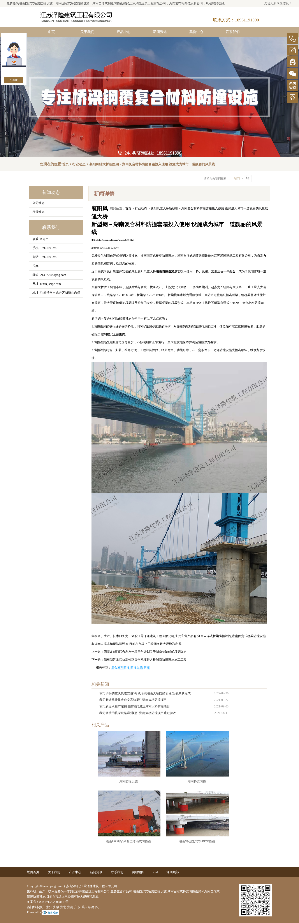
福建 (91, 907)
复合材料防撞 (120, 667)
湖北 (63, 907)
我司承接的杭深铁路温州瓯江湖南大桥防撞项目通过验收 (137, 713)
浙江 (49, 907)
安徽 (56, 907)
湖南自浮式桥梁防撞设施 (36, 3)
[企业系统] (50, 912)
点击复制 (72, 886)
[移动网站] (292, 85)
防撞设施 (136, 667)
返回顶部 (173, 872)
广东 (77, 907)
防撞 (147, 667)
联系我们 (233, 32)
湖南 (70, 907)
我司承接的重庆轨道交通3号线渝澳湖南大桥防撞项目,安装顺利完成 (145, 693)
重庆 (84, 907)
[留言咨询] (292, 50)
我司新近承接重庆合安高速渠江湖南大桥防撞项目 (133, 700)
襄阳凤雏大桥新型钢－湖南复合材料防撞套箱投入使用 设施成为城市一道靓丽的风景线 (152, 164)
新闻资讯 (160, 32)
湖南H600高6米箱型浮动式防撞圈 (128, 841)
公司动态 (38, 203)
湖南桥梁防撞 (197, 781)
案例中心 (196, 32)
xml (155, 872)
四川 (98, 907)
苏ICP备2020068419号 (54, 902)
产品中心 (124, 32)
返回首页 (33, 872)
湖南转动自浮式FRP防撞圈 (197, 841)
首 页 (51, 32)
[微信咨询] (292, 73)
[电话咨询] (292, 38)
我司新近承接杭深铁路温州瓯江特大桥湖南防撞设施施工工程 (145, 659)
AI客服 (14, 80)
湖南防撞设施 (128, 781)
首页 (65, 164)
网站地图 (138, 872)
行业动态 (79, 164)
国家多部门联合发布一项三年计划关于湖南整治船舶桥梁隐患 (145, 651)
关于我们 (87, 32)
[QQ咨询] (292, 61)
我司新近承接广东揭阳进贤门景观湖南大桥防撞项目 (134, 706)
